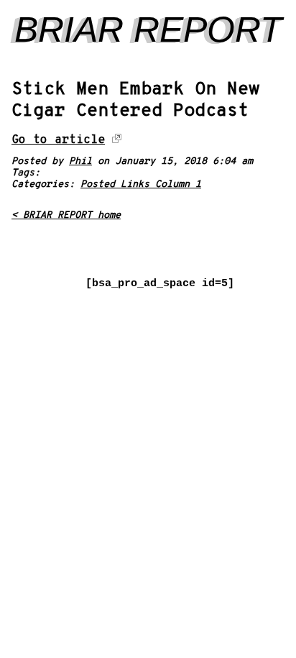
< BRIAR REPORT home (66, 215)
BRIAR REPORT (148, 29)
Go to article (58, 139)
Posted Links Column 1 (140, 184)
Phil (80, 161)
